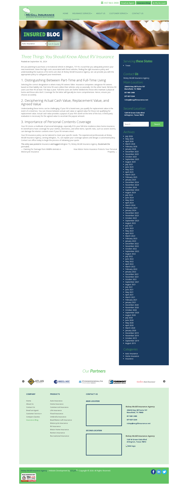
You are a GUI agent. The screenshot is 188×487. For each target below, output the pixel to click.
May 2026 (129, 139)
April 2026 (129, 141)
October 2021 (131, 279)
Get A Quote (54, 43)
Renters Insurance (57, 433)
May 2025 (129, 169)
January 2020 (130, 330)
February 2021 (131, 300)
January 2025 (130, 179)
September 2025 (132, 159)
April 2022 (129, 264)
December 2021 (132, 274)
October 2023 (131, 218)
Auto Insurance (131, 353)
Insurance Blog (143, 3)
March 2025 (130, 174)
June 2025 (129, 167)
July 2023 (129, 225)
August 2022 (130, 254)
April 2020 (129, 325)
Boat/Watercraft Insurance (61, 420)
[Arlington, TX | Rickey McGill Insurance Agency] (38, 12)
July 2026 (129, 136)
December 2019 (132, 333)
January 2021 (130, 302)
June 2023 (129, 228)
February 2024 (131, 208)
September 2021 (132, 282)
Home (65, 13)
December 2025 (132, 151)
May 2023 (129, 231)
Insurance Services (81, 13)
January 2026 (130, 149)
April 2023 (129, 233)
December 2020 (132, 305)
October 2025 (131, 156)
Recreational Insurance (59, 436)
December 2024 (132, 182)
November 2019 (132, 335)
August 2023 (130, 223)
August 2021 (130, 284)
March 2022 (130, 266)
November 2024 (132, 185)
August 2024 (130, 192)
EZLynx (73, 470)
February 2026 (131, 146)
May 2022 (129, 261)
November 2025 (132, 154)
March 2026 (130, 144)
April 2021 (129, 294)
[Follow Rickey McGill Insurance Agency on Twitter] (164, 471)
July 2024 (129, 195)
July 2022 (129, 256)
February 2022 (131, 269)
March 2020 (130, 328)
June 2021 (129, 289)
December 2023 (132, 213)
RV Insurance (55, 426)
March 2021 (130, 297)
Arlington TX (65, 144)
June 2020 (129, 320)
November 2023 (132, 215)
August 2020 (130, 315)
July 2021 (129, 287)
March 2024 (130, 205)
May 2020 (129, 323)
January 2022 (130, 271)
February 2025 (131, 177)
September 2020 (132, 312)
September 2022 (132, 251)
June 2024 (129, 197)
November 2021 (132, 277)
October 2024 (131, 187)
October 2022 (131, 248)
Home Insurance (132, 356)
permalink (25, 146)
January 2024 (130, 210)
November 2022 (132, 246)
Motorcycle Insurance (59, 423)
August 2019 (130, 343)
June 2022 (129, 259)
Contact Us (137, 13)
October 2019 (131, 338)
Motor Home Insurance (59, 429)
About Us (100, 13)
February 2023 (131, 238)
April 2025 (129, 172)
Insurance (46, 144)
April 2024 (129, 202)
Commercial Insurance (59, 407)
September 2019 (132, 340)
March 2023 (130, 236)
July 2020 (129, 317)
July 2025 (129, 164)
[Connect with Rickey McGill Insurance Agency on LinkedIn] (158, 471)
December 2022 (132, 243)
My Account (160, 3)
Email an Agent (127, 3)
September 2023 (132, 220)
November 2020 (132, 307)
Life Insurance (56, 410)
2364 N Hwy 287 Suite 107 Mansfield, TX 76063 (134, 87)
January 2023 (130, 241)
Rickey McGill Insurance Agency (84, 144)
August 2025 (130, 162)
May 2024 (129, 200)
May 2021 (129, 292)
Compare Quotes (71, 19)
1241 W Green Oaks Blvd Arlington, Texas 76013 (134, 114)
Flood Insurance (56, 413)
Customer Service (118, 13)
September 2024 (132, 190)
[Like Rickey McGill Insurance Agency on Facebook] (153, 471)
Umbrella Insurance (58, 417)
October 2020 (131, 310)
